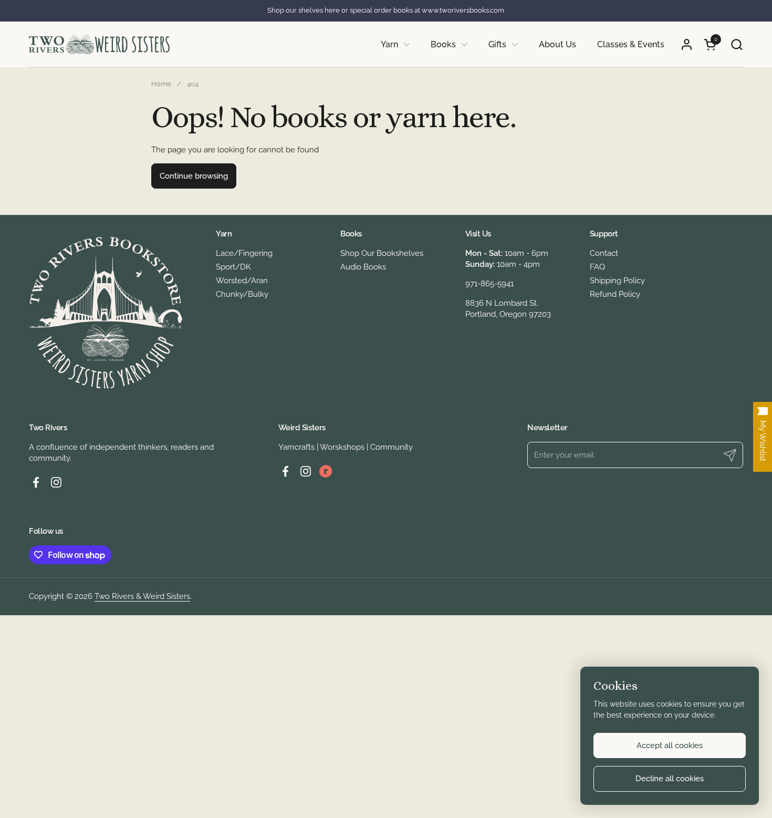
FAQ (597, 267)
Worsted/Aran (242, 280)
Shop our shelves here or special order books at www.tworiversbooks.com (385, 10)
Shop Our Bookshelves (381, 253)
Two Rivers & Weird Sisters (142, 596)
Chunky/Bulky (242, 294)
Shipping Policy (617, 280)
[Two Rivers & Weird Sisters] (99, 44)
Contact (604, 253)
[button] (736, 44)
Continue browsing (194, 176)
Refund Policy (615, 294)
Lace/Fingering (244, 253)
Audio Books (363, 267)
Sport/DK (233, 267)
